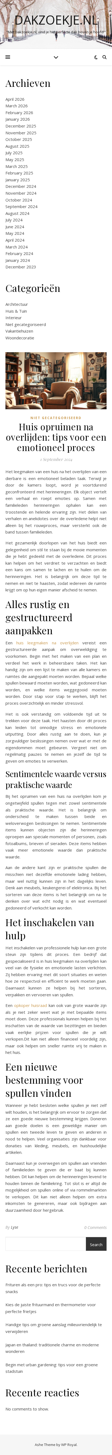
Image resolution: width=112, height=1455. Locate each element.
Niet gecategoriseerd (25, 324)
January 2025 (17, 179)
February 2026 (19, 112)
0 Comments (95, 1227)
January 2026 (17, 119)
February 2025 (19, 173)
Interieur (13, 317)
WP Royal (69, 1444)
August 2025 (17, 146)
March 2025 (16, 166)
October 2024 (18, 200)
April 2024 (14, 240)
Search (96, 1244)
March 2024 (16, 247)
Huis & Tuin (16, 311)
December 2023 (20, 266)
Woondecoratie (19, 337)
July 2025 (14, 152)
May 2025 (14, 159)
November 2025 (20, 132)
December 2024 (20, 186)
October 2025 (18, 139)
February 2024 (19, 253)
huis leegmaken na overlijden (47, 642)
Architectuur (16, 304)
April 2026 (14, 99)
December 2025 (20, 126)
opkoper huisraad (30, 1005)
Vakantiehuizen (19, 331)
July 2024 (14, 220)
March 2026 (16, 105)
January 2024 (17, 260)
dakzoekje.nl (56, 20)
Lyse (14, 1227)
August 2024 (17, 213)
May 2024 (14, 233)
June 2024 (14, 226)
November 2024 (20, 193)
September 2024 (21, 206)
